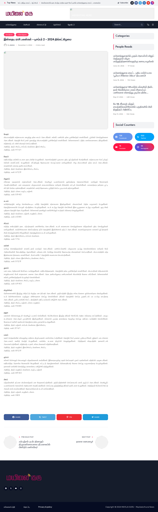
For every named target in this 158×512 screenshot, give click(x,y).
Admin (12, 45)
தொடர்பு (27, 507)
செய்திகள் (9, 34)
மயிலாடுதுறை (22, 34)
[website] (132, 3)
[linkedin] (144, 3)
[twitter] (140, 3)
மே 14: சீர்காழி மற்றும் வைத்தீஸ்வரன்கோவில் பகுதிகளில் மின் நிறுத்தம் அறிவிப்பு (132, 107)
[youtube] (148, 3)
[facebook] (136, 3)
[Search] (142, 24)
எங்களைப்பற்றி (9, 507)
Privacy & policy (45, 507)
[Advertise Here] (112, 13)
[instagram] (152, 3)
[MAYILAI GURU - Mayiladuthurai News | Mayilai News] (19, 13)
